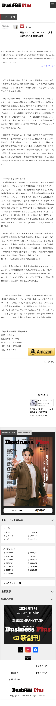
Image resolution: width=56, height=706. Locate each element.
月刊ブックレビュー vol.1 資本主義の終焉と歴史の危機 (36, 34)
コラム (28, 27)
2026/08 (9, 553)
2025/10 (9, 570)
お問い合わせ (14, 679)
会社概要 (14, 673)
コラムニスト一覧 (13, 583)
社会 (8, 532)
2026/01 (33, 563)
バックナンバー (16, 511)
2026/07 (33, 553)
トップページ (41, 666)
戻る (27, 659)
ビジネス (33, 532)
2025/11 (33, 567)
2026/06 (9, 556)
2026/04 (9, 560)
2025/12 (9, 567)
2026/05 (33, 556)
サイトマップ (41, 673)
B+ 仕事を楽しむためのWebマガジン (17, 5)
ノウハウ (9, 536)
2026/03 (33, 560)
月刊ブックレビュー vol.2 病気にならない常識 (42, 410)
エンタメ (33, 539)
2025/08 (9, 574)
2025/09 (33, 570)
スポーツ (33, 536)
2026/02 (9, 563)
